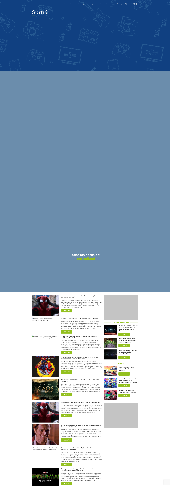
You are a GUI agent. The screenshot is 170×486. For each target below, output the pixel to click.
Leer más (67, 311)
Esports (72, 4)
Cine (65, 4)
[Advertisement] (121, 307)
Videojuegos (119, 4)
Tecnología (91, 4)
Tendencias (109, 4)
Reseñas (99, 4)
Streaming (81, 4)
